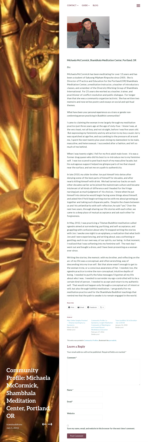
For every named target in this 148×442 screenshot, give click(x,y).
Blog (95, 5)
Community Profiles (91, 340)
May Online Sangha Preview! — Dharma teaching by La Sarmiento (77, 322)
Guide (85, 5)
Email (70, 401)
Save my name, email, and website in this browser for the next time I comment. (101, 428)
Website (71, 413)
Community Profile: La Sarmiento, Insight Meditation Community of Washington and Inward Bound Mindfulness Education (102, 325)
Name (70, 390)
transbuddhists (14, 424)
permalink (112, 340)
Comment (72, 358)
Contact (71, 5)
